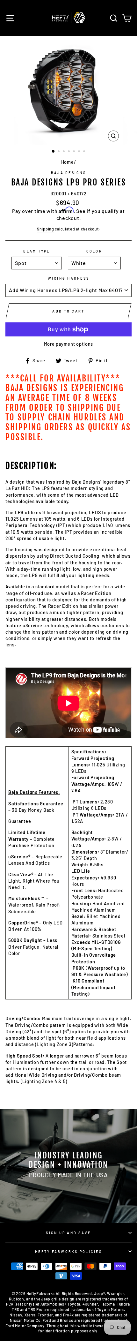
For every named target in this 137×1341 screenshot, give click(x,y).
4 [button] (69, 152)
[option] (68, 90)
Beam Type (36, 251)
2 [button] (59, 152)
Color (94, 251)
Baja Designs (68, 172)
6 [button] (79, 152)
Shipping (45, 229)
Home (67, 162)
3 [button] (64, 152)
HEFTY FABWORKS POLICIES (68, 1251)
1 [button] (53, 151)
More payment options (68, 344)
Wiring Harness (69, 278)
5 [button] (74, 152)
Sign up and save (68, 1233)
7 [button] (84, 152)
